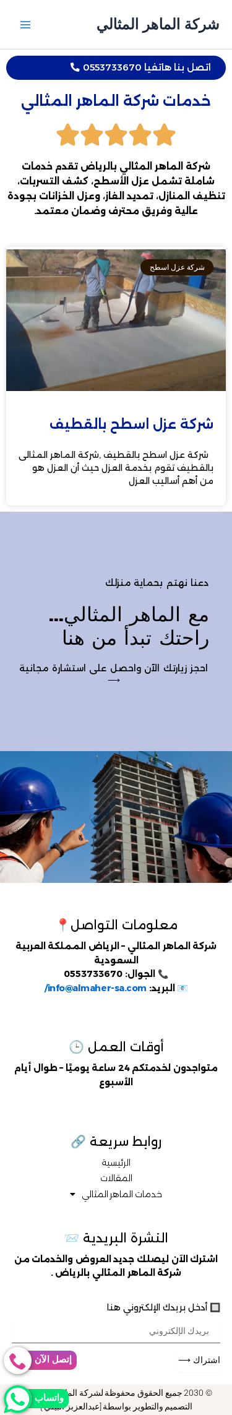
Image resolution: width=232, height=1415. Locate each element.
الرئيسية (116, 1162)
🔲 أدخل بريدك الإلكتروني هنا (163, 1307)
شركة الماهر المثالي (158, 24)
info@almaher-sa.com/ (96, 988)
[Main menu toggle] (25, 25)
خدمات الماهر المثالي (122, 1194)
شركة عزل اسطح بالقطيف (131, 424)
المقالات (116, 1178)
